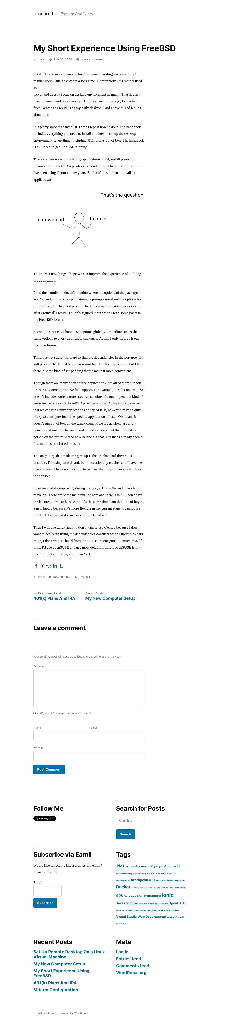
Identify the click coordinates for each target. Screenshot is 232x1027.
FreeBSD (84, 577)
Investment (152, 896)
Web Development (152, 917)
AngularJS (172, 866)
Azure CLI (171, 874)
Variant (175, 910)
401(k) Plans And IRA (55, 982)
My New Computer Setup (59, 963)
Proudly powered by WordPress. (68, 1013)
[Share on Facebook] (36, 566)
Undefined (43, 13)
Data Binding (168, 880)
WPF (118, 924)
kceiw (41, 59)
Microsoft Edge (140, 904)
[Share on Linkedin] (55, 566)
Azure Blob (152, 874)
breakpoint (139, 880)
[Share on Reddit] (48, 566)
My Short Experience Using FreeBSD (61, 973)
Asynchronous (139, 874)
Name (37, 727)
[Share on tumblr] (61, 566)
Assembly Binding (124, 874)
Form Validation (179, 888)
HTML (139, 896)
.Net (120, 865)
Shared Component (142, 910)
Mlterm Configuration (55, 989)
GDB (119, 896)
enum (150, 888)
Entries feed (128, 958)
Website (38, 748)
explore (156, 888)
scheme (129, 910)
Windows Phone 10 (175, 917)
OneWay (164, 904)
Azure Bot (162, 874)
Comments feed (132, 965)
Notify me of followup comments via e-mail (64, 713)
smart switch (157, 910)
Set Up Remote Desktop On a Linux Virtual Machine (69, 954)
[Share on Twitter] (42, 566)
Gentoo (127, 896)
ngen (157, 904)
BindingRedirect (123, 880)
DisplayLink (179, 880)
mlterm (151, 904)
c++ (152, 880)
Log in (122, 951)
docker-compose (139, 888)
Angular (159, 867)
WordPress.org (131, 972)
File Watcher (166, 888)
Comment (40, 666)
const (158, 880)
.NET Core (129, 867)
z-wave (124, 924)
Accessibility (145, 866)
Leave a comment (91, 59)
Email (94, 727)
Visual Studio (126, 917)
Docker (123, 886)
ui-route (168, 910)
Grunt (133, 896)
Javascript (124, 903)
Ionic (168, 895)
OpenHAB (176, 903)
